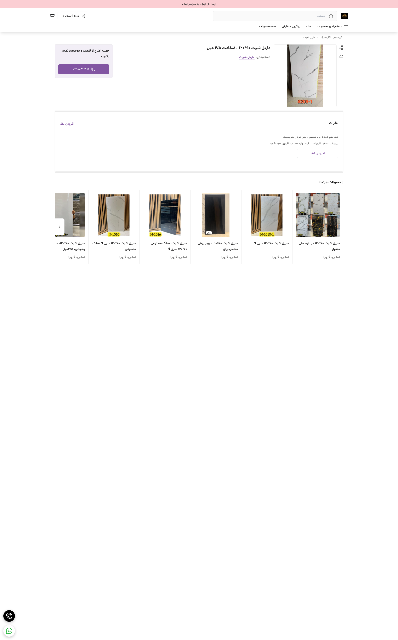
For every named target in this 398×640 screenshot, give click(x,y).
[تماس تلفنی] (9, 616)
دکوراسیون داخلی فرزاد (332, 37)
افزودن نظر (67, 124)
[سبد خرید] (52, 15)
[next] (59, 226)
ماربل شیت (309, 37)
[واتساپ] (9, 631)
